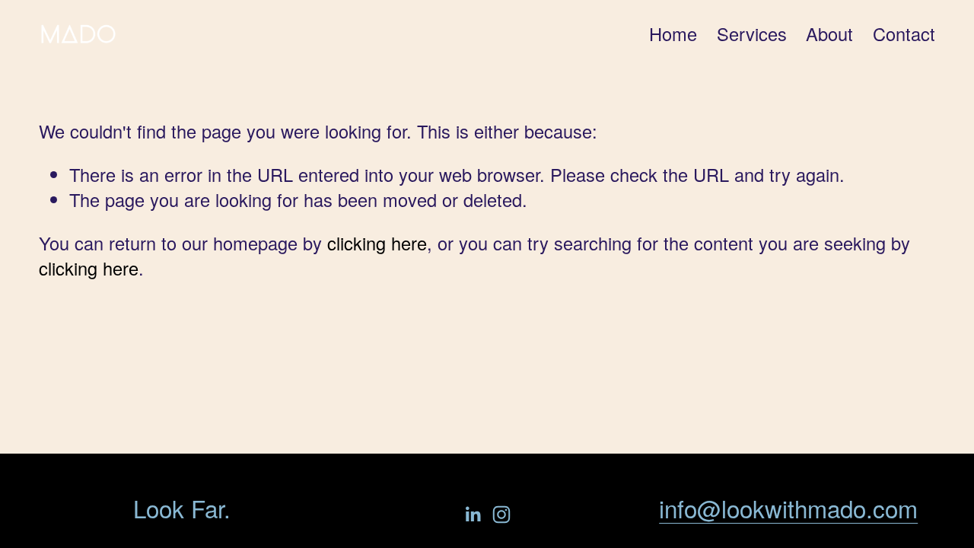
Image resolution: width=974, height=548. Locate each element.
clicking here (377, 243)
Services (752, 33)
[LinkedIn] (472, 514)
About (829, 33)
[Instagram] (501, 514)
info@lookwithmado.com (788, 508)
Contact (904, 33)
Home (673, 33)
